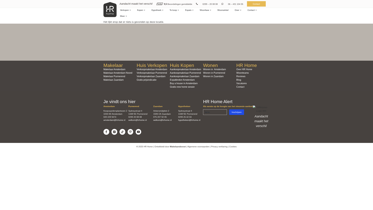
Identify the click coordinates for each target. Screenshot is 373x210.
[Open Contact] (256, 10)
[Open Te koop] (178, 10)
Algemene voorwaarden (198, 146)
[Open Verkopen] (130, 10)
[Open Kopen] (144, 10)
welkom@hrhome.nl (137, 120)
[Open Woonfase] (210, 10)
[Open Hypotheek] (162, 10)
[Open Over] (240, 10)
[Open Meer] (126, 16)
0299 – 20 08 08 (210, 4)
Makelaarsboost (178, 146)
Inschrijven (237, 112)
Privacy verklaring (219, 146)
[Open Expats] (192, 10)
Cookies (233, 146)
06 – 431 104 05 (235, 4)
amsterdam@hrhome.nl (114, 120)
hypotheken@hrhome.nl (189, 120)
